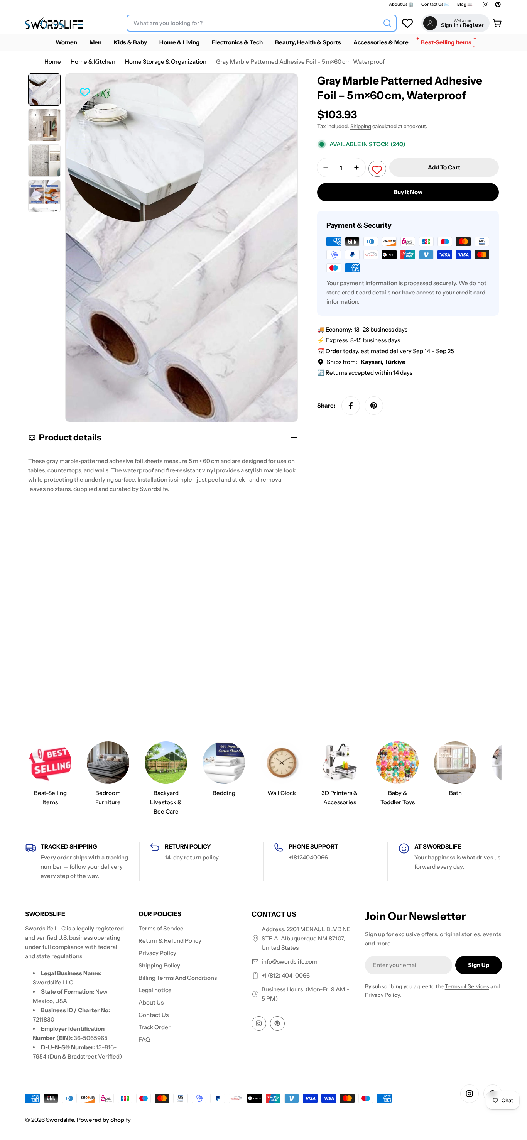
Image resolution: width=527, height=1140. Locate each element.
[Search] (387, 23)
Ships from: (366, 361)
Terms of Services (467, 986)
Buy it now (408, 192)
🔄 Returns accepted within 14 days (364, 372)
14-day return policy (192, 857)
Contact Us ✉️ (435, 4)
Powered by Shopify (104, 1119)
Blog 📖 (465, 4)
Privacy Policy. (383, 994)
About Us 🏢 (401, 4)
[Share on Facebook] (350, 405)
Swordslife (60, 1119)
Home (52, 61)
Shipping (360, 126)
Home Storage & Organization (165, 61)
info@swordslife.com (290, 961)
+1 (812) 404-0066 (286, 975)
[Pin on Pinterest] (374, 405)
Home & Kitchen (93, 61)
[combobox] (262, 23)
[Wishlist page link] (407, 23)
